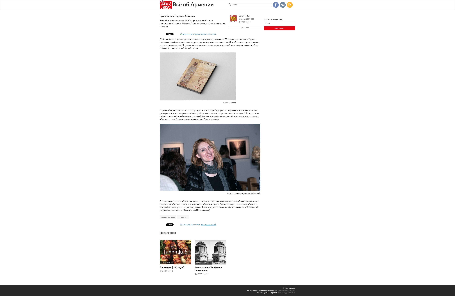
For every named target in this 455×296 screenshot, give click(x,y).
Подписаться (279, 28)
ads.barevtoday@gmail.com (285, 290)
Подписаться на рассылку (273, 19)
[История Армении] (210, 252)
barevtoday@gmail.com (286, 293)
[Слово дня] (175, 252)
